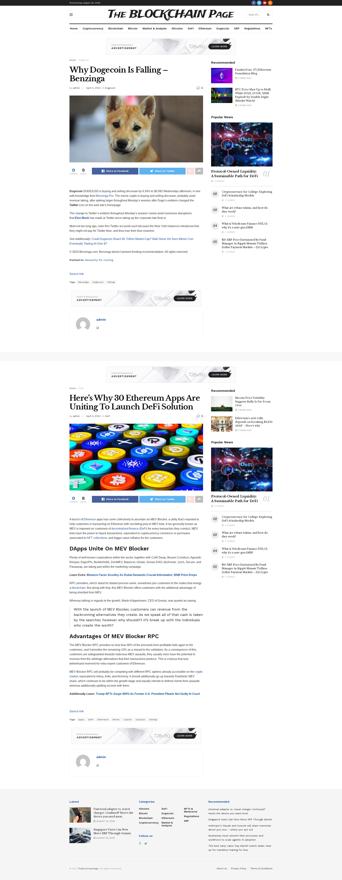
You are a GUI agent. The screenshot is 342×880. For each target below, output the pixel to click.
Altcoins (177, 28)
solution (140, 719)
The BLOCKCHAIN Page (171, 14)
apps (81, 719)
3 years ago (244, 78)
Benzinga (83, 282)
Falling (111, 282)
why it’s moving (102, 260)
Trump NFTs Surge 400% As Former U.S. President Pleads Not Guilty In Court (148, 693)
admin (76, 88)
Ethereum (205, 28)
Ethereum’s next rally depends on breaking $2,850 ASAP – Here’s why (254, 422)
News (88, 260)
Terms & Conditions (261, 868)
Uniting (153, 719)
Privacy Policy (238, 868)
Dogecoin (222, 28)
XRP (236, 28)
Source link (76, 273)
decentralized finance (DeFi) (129, 528)
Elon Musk (82, 217)
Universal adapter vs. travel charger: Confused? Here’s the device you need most (113, 812)
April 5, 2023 (93, 88)
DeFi (191, 28)
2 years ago (244, 430)
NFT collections (97, 537)
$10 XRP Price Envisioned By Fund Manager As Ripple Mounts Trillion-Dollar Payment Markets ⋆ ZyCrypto (245, 243)
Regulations (252, 28)
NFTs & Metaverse (190, 810)
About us (222, 868)
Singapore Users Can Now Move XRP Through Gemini (240, 819)
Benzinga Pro (104, 195)
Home (74, 28)
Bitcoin (133, 28)
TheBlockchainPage (88, 868)
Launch (128, 719)
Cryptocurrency (93, 28)
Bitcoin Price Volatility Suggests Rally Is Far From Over (252, 401)
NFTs (268, 28)
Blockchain (115, 28)
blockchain (79, 587)
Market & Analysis (154, 28)
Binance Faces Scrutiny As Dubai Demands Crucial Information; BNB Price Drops (142, 574)
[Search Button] (269, 14)
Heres (116, 719)
